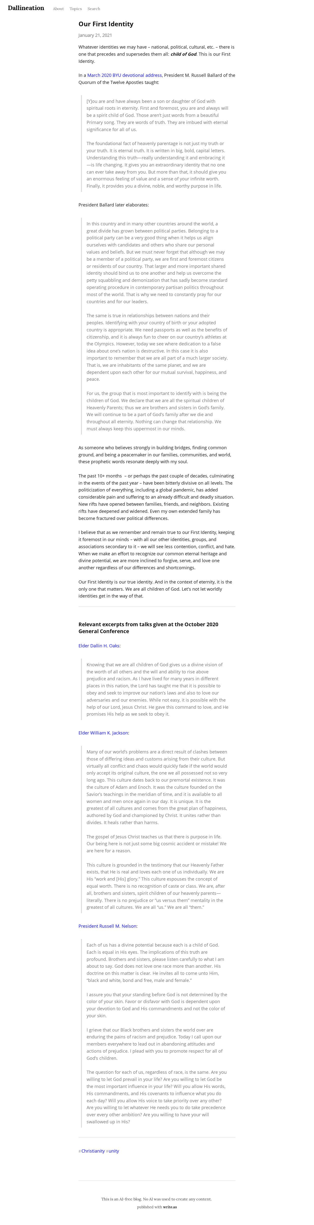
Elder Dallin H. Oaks (98, 646)
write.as (170, 1207)
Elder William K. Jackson (103, 733)
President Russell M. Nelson (107, 926)
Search (94, 8)
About (58, 8)
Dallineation (26, 8)
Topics (76, 8)
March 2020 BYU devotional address (124, 75)
